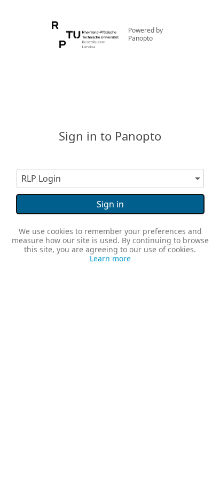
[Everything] (85, 26)
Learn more (110, 258)
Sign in (110, 204)
